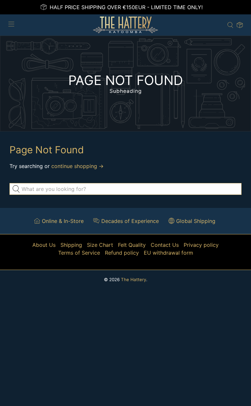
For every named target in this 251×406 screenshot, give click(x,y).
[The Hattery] (125, 25)
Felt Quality (132, 245)
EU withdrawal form (168, 252)
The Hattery (133, 279)
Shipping (71, 245)
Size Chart (100, 245)
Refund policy (122, 252)
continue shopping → (77, 166)
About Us (44, 245)
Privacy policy (201, 245)
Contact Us (165, 245)
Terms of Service (79, 252)
